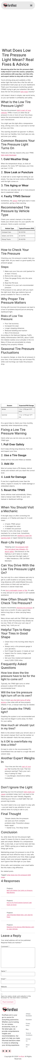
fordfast (21, 1056)
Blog (27, 1029)
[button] (31, 5)
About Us (27, 1045)
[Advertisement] (18, 29)
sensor (15, 201)
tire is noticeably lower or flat (16, 590)
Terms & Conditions (29, 1034)
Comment (5, 946)
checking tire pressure (24, 608)
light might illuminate (8, 155)
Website (4, 986)
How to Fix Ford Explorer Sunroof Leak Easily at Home (19, 904)
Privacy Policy (28, 1024)
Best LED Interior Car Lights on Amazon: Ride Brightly (20, 891)
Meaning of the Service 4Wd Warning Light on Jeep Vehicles (20, 928)
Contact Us (28, 1040)
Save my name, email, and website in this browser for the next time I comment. (16, 996)
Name (3, 971)
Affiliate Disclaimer (29, 1015)
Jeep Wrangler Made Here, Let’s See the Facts (20, 916)
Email (3, 979)
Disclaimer (29, 1019)
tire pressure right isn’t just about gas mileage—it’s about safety (16, 549)
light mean (24, 92)
